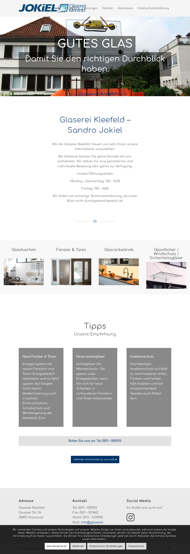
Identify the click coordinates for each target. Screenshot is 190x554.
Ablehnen (78, 546)
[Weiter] (187, 52)
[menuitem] (56, 8)
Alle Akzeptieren (57, 546)
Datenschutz (136, 546)
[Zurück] (3, 52)
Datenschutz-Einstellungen (106, 546)
